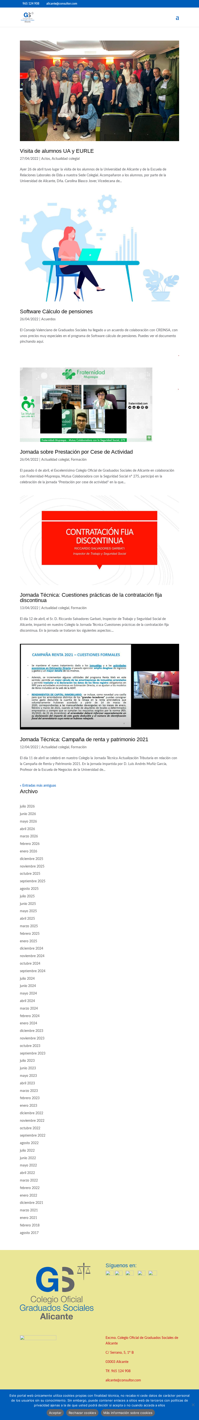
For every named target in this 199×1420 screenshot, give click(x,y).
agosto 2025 (29, 889)
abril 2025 (27, 918)
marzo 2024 (29, 1008)
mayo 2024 (28, 993)
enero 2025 (28, 941)
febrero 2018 (30, 1225)
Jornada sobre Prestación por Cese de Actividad (76, 452)
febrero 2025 (30, 933)
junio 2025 (28, 904)
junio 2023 (28, 1068)
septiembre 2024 (32, 971)
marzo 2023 (29, 1091)
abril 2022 (27, 1173)
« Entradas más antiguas (38, 785)
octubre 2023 (30, 1046)
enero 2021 (28, 1218)
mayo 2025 (28, 911)
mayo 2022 (28, 1165)
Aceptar (55, 1413)
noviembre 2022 (32, 1120)
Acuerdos (48, 319)
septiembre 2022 (32, 1135)
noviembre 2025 (32, 866)
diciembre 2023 (31, 1031)
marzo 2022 (29, 1180)
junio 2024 (28, 986)
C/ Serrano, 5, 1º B (120, 1352)
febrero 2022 (30, 1188)
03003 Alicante (117, 1362)
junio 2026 (28, 814)
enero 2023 (28, 1105)
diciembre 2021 (31, 1203)
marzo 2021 (29, 1210)
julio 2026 (27, 806)
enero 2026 (28, 851)
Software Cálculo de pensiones (56, 311)
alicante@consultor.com (123, 1380)
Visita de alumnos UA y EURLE (57, 151)
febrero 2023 (30, 1098)
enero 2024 (28, 1023)
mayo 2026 (28, 821)
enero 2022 (28, 1195)
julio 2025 (27, 896)
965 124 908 (121, 1371)
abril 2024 (27, 1001)
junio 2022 (28, 1158)
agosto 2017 (29, 1233)
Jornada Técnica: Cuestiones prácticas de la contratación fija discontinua (91, 597)
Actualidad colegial (66, 159)
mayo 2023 (28, 1076)
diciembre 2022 (31, 1113)
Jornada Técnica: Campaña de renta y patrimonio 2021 (84, 739)
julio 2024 (27, 978)
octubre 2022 (30, 1128)
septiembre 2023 (32, 1053)
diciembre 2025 (31, 859)
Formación (79, 459)
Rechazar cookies (82, 1413)
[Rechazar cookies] (193, 1404)
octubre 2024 (30, 963)
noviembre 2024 (32, 956)
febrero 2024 (30, 1016)
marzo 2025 (29, 926)
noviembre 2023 (32, 1038)
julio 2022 (27, 1150)
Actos (45, 159)
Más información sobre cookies (127, 1413)
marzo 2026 (29, 836)
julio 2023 (27, 1061)
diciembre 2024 (31, 948)
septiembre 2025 (32, 881)
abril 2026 (27, 829)
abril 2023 (27, 1083)
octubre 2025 (30, 874)
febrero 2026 (30, 844)
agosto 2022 (29, 1143)
